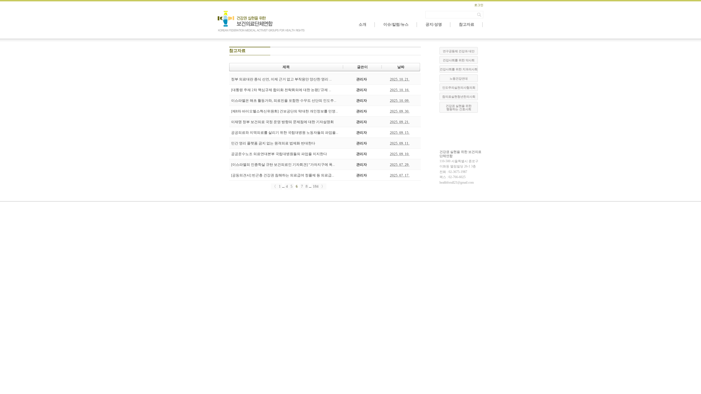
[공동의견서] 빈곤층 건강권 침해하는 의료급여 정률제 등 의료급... (282, 175)
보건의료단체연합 (261, 21)
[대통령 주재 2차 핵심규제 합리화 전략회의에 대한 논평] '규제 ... (281, 90)
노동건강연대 (459, 78)
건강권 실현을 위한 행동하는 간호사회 (459, 107)
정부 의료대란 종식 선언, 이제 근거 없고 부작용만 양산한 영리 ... (281, 79)
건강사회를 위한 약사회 (459, 60)
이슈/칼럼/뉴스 (396, 24)
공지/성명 (434, 24)
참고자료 (466, 24)
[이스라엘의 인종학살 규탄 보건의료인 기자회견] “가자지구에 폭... (283, 165)
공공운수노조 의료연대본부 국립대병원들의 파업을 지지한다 (279, 154)
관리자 (361, 79)
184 (315, 186)
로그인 (478, 5)
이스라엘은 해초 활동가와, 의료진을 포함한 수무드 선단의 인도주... (283, 101)
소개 (362, 24)
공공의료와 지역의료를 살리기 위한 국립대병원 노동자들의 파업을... (284, 133)
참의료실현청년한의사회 (458, 96)
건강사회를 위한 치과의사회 (459, 69)
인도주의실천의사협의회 (458, 87)
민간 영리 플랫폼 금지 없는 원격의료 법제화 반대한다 (273, 143)
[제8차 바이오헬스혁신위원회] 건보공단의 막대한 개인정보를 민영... (284, 111)
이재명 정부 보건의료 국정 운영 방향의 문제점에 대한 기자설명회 (282, 122)
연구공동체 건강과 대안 (459, 51)
